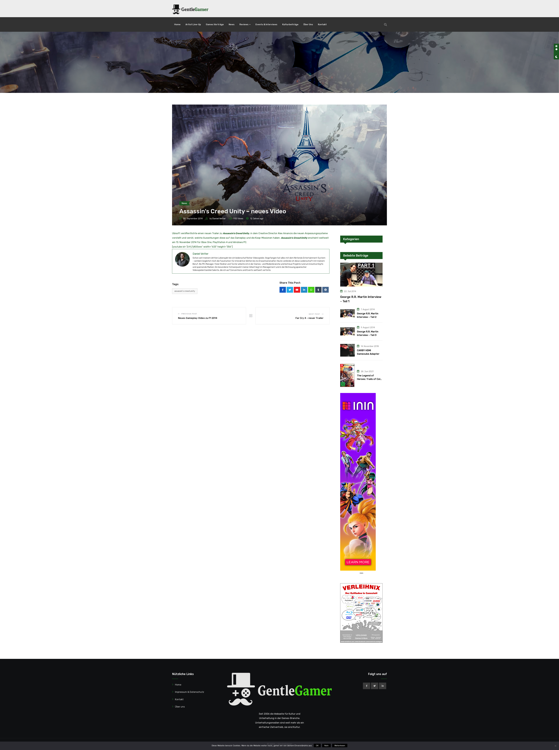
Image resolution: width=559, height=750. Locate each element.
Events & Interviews (266, 24)
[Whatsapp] (311, 290)
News (232, 24)
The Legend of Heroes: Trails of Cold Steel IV (369, 379)
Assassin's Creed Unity (184, 291)
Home (177, 24)
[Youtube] (297, 290)
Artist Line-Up (193, 24)
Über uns (308, 24)
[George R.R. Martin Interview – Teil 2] (347, 313)
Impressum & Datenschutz (189, 692)
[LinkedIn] (304, 290)
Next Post (314, 314)
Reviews (243, 24)
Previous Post (189, 314)
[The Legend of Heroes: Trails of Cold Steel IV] (347, 375)
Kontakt (322, 24)
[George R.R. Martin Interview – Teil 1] (361, 275)
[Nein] (555, 745)
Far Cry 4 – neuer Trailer (309, 318)
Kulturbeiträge (290, 24)
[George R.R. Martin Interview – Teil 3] (347, 331)
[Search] (385, 24)
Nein (326, 745)
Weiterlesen (339, 745)
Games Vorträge (215, 24)
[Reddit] (325, 290)
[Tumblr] (318, 290)
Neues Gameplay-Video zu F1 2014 (197, 318)
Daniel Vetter (219, 218)
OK (317, 745)
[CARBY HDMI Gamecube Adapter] (347, 350)
